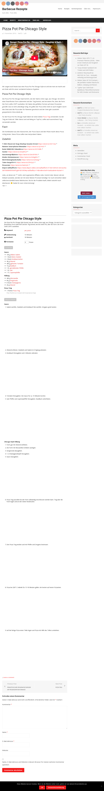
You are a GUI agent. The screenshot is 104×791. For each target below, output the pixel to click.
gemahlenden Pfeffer (17, 268)
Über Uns (87, 9)
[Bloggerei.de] (77, 252)
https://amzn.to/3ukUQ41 (20, 165)
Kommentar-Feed (83, 156)
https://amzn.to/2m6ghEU (29, 157)
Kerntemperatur (77, 9)
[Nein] (101, 786)
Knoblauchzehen (17, 259)
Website (5, 750)
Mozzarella (14, 278)
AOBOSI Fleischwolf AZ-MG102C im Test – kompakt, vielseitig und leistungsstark (87, 75)
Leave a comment (8, 677)
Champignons (16, 283)
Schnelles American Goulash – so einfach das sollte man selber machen (88, 125)
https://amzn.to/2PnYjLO (25, 162)
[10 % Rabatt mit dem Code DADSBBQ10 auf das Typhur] (75, 188)
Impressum (96, 9)
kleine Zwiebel (16, 257)
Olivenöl (12, 261)
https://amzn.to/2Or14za (47, 144)
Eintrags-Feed (82, 153)
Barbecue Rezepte (14, 9)
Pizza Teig (46, 117)
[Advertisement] (34, 201)
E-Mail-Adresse (8, 741)
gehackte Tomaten (17, 264)
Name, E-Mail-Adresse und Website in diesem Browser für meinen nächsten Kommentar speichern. (33, 763)
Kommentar (7, 704)
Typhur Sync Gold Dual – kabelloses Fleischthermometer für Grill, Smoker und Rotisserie (88, 89)
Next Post (59, 685)
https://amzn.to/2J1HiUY (35, 146)
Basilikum (13, 266)
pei (26, 230)
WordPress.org (82, 159)
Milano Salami (15, 255)
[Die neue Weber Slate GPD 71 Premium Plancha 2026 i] (86, 184)
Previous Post (19, 686)
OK (42, 787)
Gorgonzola (14, 280)
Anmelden (80, 150)
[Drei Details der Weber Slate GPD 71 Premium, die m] (75, 184)
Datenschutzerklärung (56, 787)
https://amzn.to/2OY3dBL (32, 149)
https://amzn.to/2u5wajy (30, 160)
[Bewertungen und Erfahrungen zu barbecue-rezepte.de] (86, 243)
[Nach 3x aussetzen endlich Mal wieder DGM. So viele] (86, 188)
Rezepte (66, 9)
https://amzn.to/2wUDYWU (28, 154)
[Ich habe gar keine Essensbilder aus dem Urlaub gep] (92, 184)
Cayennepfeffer (15, 272)
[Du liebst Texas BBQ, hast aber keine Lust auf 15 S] (92, 188)
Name (5, 732)
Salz (11, 270)
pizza (29, 230)
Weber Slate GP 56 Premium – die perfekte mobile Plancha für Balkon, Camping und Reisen (88, 82)
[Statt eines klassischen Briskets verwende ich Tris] (97, 184)
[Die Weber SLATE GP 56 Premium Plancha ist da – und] (81, 188)
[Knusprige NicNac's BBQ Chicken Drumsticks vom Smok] (97, 188)
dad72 (20, 33)
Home (60, 9)
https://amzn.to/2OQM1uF (17, 152)
